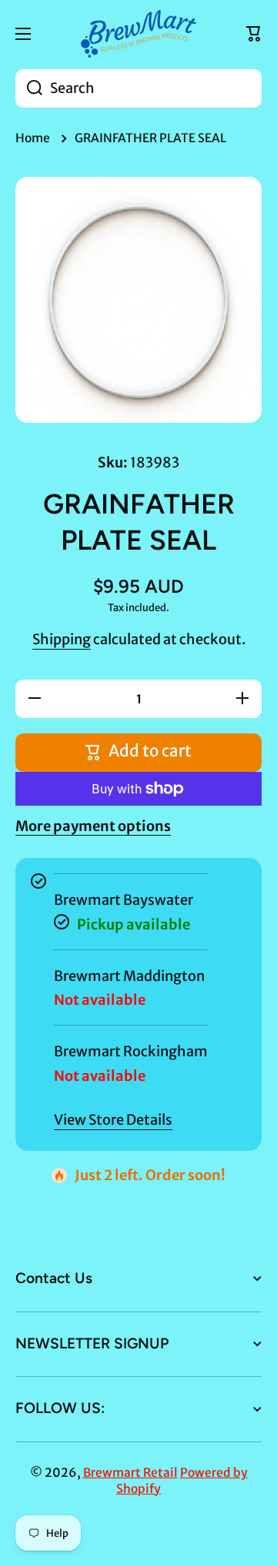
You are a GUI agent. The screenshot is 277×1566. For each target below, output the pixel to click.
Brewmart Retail (130, 1472)
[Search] (28, 88)
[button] (254, 34)
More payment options (93, 826)
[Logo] (138, 34)
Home (32, 138)
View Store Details (113, 1120)
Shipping (61, 639)
